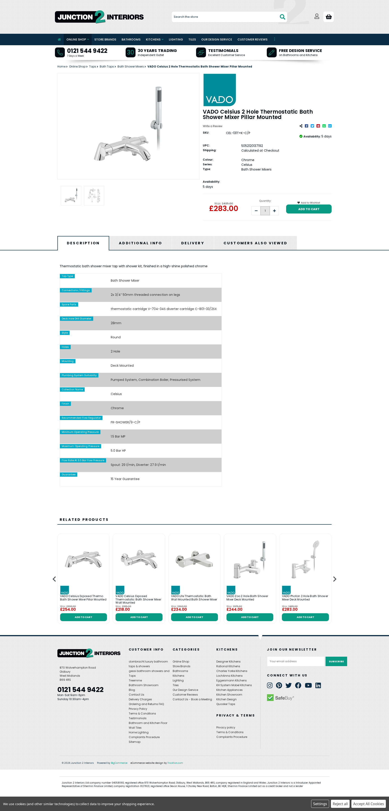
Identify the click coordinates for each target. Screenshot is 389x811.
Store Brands (105, 39)
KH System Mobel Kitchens (234, 685)
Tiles (192, 39)
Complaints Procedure (144, 737)
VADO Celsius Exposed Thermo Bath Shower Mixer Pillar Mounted (83, 598)
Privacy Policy (138, 709)
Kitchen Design (226, 699)
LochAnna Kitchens (229, 676)
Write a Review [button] (212, 126)
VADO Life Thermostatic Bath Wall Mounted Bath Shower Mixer (194, 598)
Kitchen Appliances (229, 690)
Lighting (176, 39)
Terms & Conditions (142, 713)
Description (83, 243)
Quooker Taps (225, 704)
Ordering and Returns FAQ (146, 704)
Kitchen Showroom (229, 694)
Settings (320, 803)
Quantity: (265, 201)
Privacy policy (225, 727)
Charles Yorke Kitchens (231, 671)
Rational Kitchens (228, 666)
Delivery (192, 243)
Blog (132, 690)
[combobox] (229, 16)
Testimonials (223, 50)
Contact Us (136, 694)
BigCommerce (119, 763)
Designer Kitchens (228, 661)
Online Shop (76, 39)
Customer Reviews (252, 39)
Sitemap (134, 742)
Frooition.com (175, 763)
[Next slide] (334, 579)
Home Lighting (139, 732)
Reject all (340, 803)
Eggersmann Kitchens (231, 680)
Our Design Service (216, 39)
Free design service (300, 50)
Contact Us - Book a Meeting (192, 699)
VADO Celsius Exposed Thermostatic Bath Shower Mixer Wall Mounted (138, 599)
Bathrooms (131, 39)
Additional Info (140, 243)
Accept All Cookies (368, 803)
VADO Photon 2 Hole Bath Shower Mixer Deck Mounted (305, 598)
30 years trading (157, 50)
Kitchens (153, 39)
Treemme (135, 680)
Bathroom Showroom (143, 685)
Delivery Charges (140, 699)
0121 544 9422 (87, 51)
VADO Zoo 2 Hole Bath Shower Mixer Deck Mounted (247, 598)
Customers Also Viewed (255, 243)
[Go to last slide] (55, 579)
